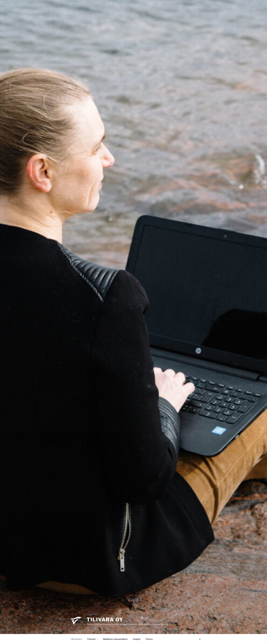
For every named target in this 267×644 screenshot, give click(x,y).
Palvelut (91, 639)
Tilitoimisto (76, 639)
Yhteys (149, 639)
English (136, 639)
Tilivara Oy (105, 619)
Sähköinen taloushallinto (115, 639)
